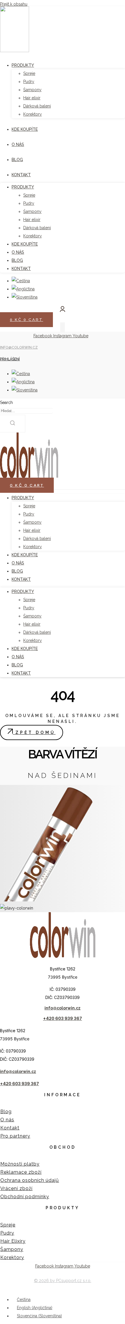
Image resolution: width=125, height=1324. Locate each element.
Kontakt (21, 579)
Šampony (32, 522)
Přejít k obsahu (13, 4)
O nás (18, 563)
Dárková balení (37, 538)
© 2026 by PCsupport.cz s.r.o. (62, 1280)
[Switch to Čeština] (21, 373)
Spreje (29, 506)
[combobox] (26, 411)
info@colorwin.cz (19, 347)
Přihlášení (10, 359)
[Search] (12, 423)
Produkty (23, 497)
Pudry (28, 514)
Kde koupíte (25, 554)
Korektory (32, 546)
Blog (17, 571)
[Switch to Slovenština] (25, 390)
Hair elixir (31, 530)
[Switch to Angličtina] (23, 381)
